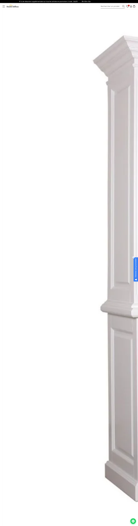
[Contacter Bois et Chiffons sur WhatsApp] (133, 521)
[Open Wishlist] (127, 6)
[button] (3, 6)
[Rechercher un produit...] (123, 6)
